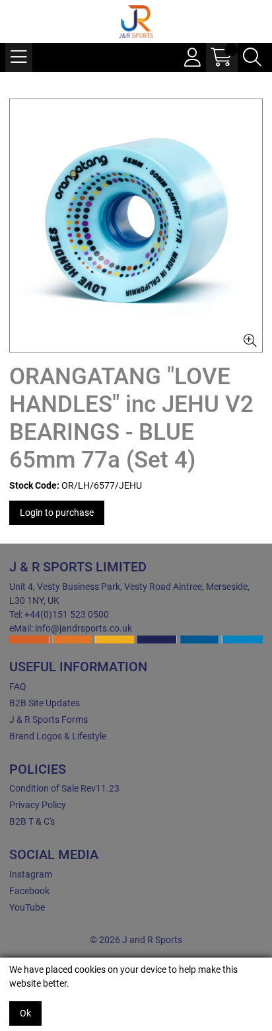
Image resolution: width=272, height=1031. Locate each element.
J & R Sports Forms (48, 719)
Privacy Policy (37, 805)
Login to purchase (57, 512)
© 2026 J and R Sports (136, 939)
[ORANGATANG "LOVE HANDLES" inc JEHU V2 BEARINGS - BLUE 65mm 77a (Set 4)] (136, 225)
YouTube (27, 907)
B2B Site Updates (44, 703)
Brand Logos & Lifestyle (57, 736)
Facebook (29, 891)
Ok (25, 1013)
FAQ (17, 686)
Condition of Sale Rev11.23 (64, 788)
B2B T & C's (32, 821)
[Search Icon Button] (252, 57)
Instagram (30, 874)
